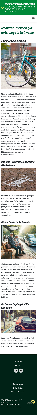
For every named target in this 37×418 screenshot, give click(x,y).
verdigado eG (16, 407)
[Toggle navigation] (33, 18)
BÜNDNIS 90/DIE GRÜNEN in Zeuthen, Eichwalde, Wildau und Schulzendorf (20, 9)
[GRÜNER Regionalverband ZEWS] (2, 7)
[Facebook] (16, 371)
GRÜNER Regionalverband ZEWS (20, 4)
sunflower (17, 405)
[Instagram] (21, 371)
